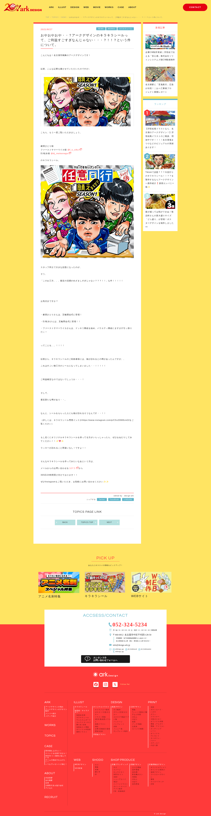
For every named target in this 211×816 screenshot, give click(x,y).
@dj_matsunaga (59, 153)
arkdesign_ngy (119, 651)
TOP (47, 17)
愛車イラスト (81, 732)
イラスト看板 (100, 717)
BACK (65, 522)
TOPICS (55, 17)
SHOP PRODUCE (123, 759)
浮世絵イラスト (99, 734)
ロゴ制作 (117, 710)
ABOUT (132, 7)
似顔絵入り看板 (82, 727)
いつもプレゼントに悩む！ (56, 764)
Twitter (102, 499)
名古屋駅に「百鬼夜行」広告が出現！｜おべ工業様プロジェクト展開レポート (159, 88)
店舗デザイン (135, 764)
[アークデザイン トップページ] (23, 7)
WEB (86, 7)
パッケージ (118, 722)
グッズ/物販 (137, 724)
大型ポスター (156, 719)
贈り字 (97, 772)
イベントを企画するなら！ (56, 753)
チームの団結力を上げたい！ (55, 760)
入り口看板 (136, 767)
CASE (121, 7)
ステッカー (155, 743)
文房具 (134, 726)
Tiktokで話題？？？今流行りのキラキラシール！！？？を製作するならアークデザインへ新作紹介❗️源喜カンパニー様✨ (159, 179)
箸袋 (152, 779)
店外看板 (135, 770)
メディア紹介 (50, 716)
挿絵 (97, 726)
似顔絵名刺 (80, 715)
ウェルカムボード (83, 720)
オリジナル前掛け (158, 770)
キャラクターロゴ (83, 722)
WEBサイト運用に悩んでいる (55, 756)
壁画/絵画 (99, 731)
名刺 (115, 726)
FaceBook (114, 499)
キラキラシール (125, 29)
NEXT (109, 522)
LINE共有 (128, 499)
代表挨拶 (49, 778)
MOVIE (97, 7)
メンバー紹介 (50, 713)
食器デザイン (156, 772)
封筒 (152, 784)
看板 (134, 710)
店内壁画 (135, 784)
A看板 (134, 777)
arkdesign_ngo (119, 649)
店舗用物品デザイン (157, 764)
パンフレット (119, 724)
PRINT (152, 702)
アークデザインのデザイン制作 (56, 710)
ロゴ (97, 765)
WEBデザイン (80, 764)
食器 (134, 722)
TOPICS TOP (87, 522)
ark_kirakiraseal (132, 649)
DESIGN (74, 7)
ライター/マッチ (157, 782)
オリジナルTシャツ (158, 767)
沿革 (47, 783)
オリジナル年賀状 (83, 729)
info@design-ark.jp (121, 645)
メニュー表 (118, 729)
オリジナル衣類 (157, 721)
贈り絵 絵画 (81, 725)
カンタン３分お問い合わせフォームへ (105, 659)
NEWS (64, 17)
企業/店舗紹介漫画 (102, 729)
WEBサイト (139, 596)
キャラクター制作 (102, 710)
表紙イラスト (100, 724)
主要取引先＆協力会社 (54, 785)
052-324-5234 (129, 624)
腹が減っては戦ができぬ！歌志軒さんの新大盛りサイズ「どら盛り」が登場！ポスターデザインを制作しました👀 (159, 219)
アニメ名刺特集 (49, 596)
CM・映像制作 (120, 791)
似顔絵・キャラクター (82, 711)
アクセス (49, 788)
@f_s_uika (73, 150)
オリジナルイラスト (101, 707)
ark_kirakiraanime (146, 649)
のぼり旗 (154, 745)
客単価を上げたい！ (53, 750)
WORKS (109, 7)
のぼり (134, 719)
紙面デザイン (117, 707)
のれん (134, 717)
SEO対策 (78, 768)
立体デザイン (135, 707)
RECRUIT (51, 797)
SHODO (97, 759)
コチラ (72, 468)
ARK (51, 7)
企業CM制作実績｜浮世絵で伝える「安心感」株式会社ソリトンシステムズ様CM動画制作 (160, 56)
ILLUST (62, 7)
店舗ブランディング (120, 764)
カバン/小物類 (138, 729)
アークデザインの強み (54, 707)
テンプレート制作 (121, 731)
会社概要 (49, 780)
